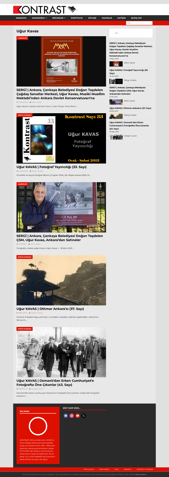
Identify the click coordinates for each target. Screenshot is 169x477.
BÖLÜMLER (57, 18)
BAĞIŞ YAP (136, 18)
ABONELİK (128, 469)
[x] (83, 416)
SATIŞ (116, 469)
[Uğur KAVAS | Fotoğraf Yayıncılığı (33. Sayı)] (61, 138)
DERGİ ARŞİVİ (104, 469)
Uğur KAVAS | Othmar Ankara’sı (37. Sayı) (50, 309)
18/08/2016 (23, 389)
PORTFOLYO (77, 18)
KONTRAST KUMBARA (145, 469)
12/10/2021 (23, 244)
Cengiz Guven (37, 389)
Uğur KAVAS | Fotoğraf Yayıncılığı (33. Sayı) (52, 167)
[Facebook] (66, 416)
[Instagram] (71, 416)
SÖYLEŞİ (92, 18)
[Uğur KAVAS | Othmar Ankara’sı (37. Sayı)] (61, 280)
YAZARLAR (107, 18)
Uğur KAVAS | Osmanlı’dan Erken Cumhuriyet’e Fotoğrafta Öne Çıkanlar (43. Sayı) (129, 125)
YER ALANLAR (89, 469)
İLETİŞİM (121, 18)
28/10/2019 (23, 313)
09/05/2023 (23, 102)
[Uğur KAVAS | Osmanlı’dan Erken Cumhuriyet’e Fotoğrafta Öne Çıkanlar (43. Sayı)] (61, 352)
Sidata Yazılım (140, 474)
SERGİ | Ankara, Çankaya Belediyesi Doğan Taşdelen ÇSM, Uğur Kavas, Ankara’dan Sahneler (127, 90)
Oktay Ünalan (37, 171)
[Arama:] (139, 23)
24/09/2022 (23, 171)
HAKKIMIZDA (38, 18)
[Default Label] (77, 416)
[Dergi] (46, 12)
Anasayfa (21, 18)
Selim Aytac (37, 102)
